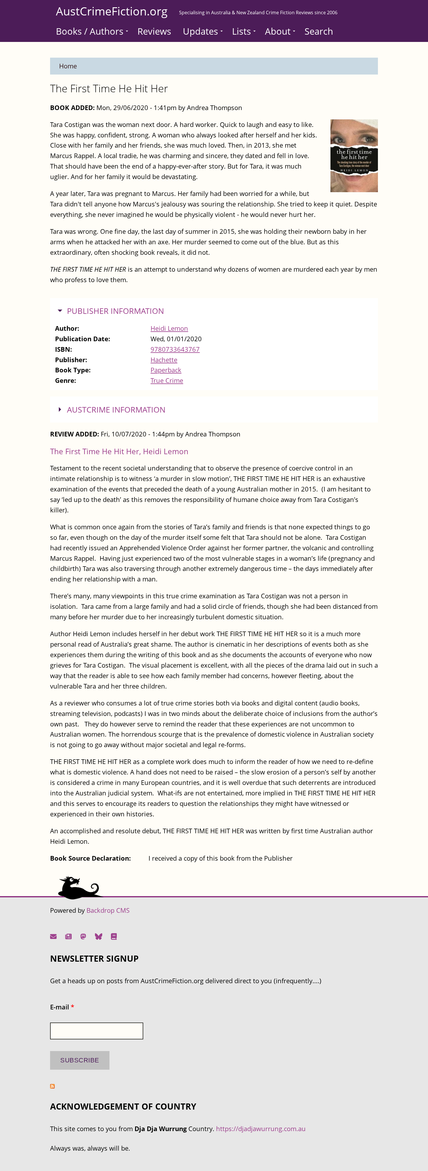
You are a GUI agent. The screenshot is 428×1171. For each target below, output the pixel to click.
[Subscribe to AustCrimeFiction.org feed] (52, 1086)
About (278, 31)
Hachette (164, 359)
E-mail (62, 1006)
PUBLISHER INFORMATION (115, 311)
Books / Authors (89, 31)
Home (68, 65)
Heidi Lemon (169, 328)
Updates (200, 31)
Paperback (166, 369)
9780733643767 (175, 349)
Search (319, 31)
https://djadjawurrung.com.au (261, 1128)
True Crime (167, 380)
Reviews (154, 31)
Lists (241, 31)
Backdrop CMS (108, 910)
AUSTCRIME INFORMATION (116, 409)
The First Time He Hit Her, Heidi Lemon (119, 451)
